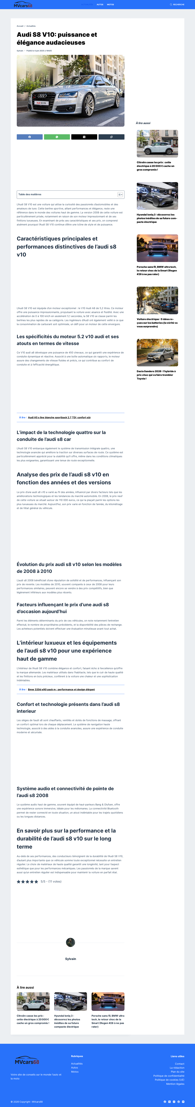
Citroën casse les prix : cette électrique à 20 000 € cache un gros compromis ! (33, 1019)
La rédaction (177, 1067)
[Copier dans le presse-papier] (111, 137)
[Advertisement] (70, 165)
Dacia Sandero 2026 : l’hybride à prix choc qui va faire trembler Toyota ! (156, 375)
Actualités (87, 4)
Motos (110, 4)
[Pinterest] (178, 1102)
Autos (100, 4)
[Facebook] (30, 137)
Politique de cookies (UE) (169, 1079)
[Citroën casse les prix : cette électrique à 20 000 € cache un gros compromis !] (33, 1001)
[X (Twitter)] (84, 137)
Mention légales (175, 1083)
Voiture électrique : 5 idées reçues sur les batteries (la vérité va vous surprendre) (157, 323)
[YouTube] (183, 1102)
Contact (179, 1063)
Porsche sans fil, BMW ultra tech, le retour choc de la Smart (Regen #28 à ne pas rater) (157, 270)
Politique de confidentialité (168, 1075)
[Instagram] (174, 1102)
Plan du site (177, 1071)
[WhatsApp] (57, 137)
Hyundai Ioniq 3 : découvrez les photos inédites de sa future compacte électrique (157, 218)
